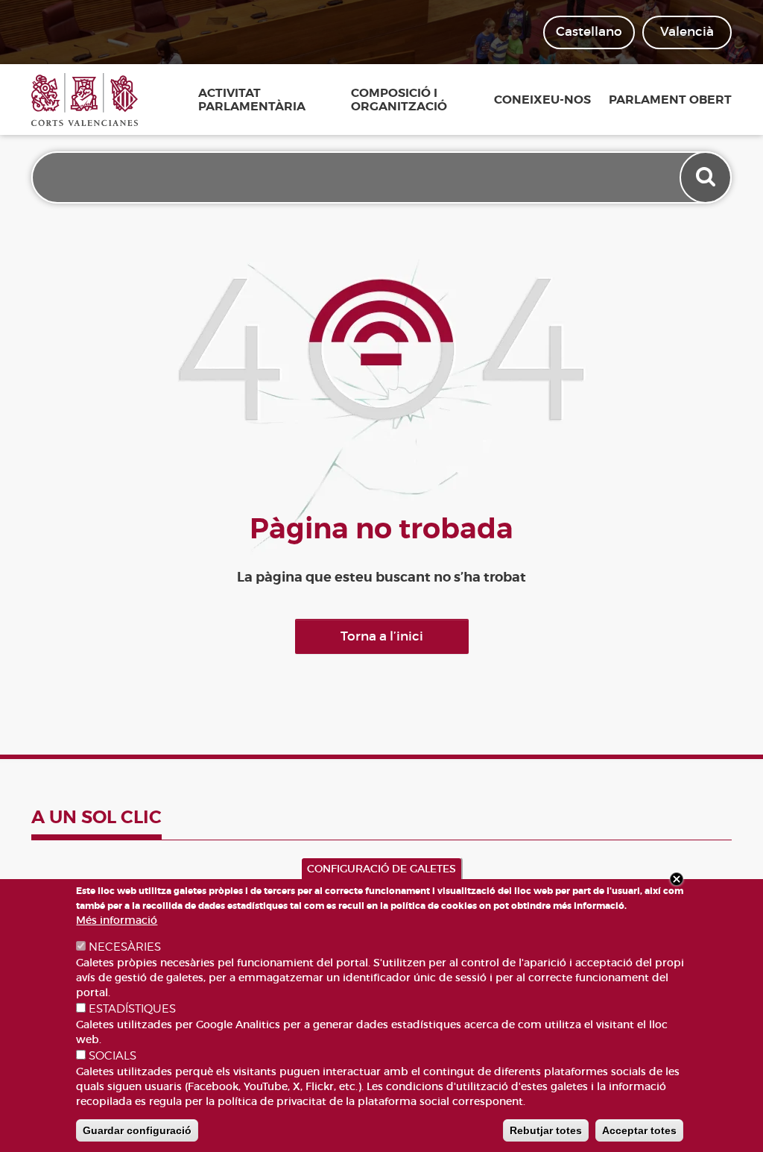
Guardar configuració (137, 1130)
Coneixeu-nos (542, 100)
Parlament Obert (670, 100)
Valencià (687, 32)
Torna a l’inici (382, 636)
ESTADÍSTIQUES (132, 1009)
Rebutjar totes (546, 1130)
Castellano (589, 32)
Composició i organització (399, 99)
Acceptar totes (639, 1130)
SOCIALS (112, 1056)
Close (677, 879)
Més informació (116, 920)
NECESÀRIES (125, 947)
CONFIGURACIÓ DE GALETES (381, 868)
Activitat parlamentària (251, 99)
